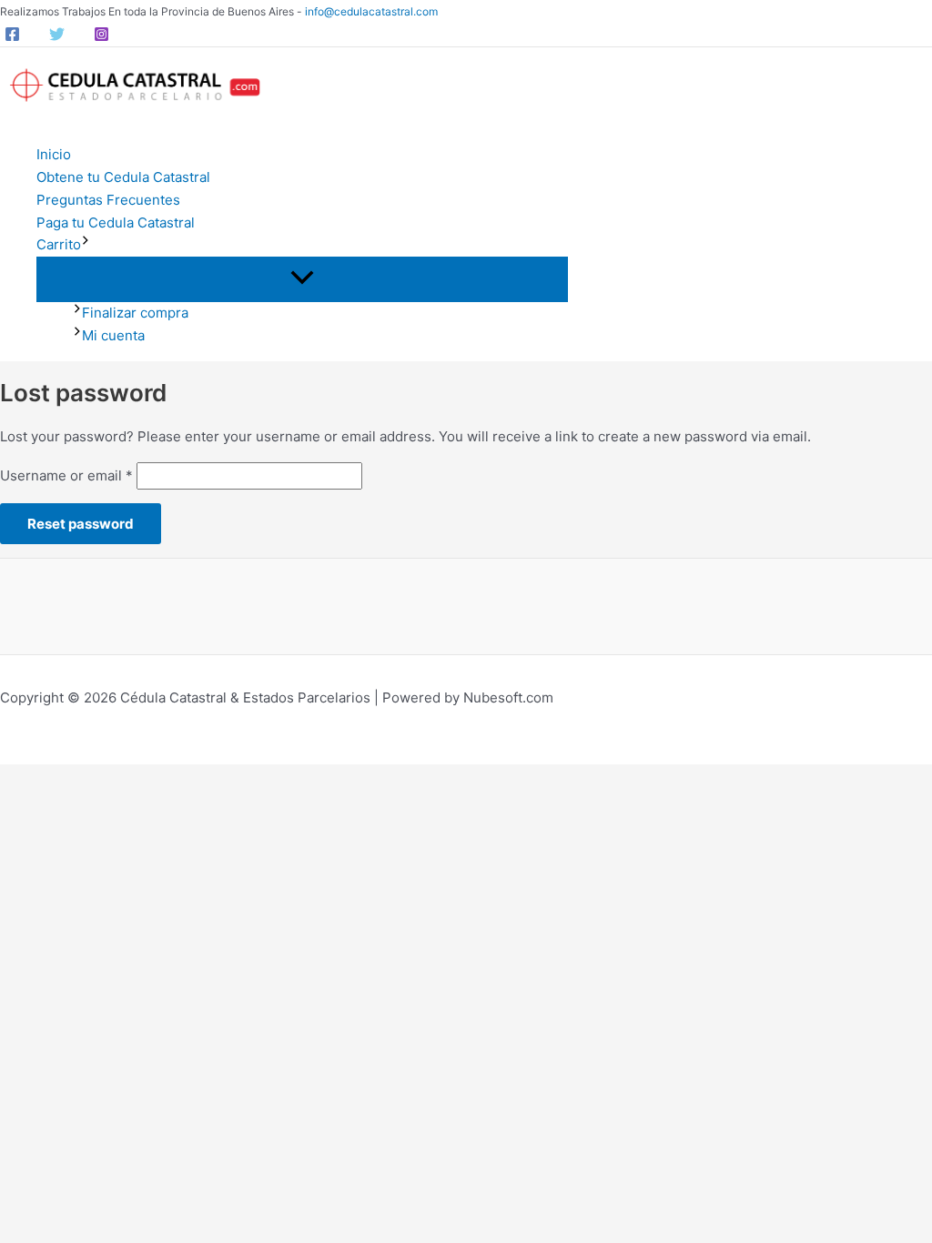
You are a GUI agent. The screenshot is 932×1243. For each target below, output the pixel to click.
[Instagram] (101, 37)
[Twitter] (57, 37)
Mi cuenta (113, 335)
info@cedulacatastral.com (371, 11)
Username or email (66, 475)
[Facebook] (12, 37)
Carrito (58, 244)
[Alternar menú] (302, 278)
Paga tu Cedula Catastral (115, 222)
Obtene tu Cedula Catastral (123, 177)
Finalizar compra (135, 312)
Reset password (80, 523)
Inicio (53, 154)
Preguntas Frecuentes (108, 199)
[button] (85, 245)
